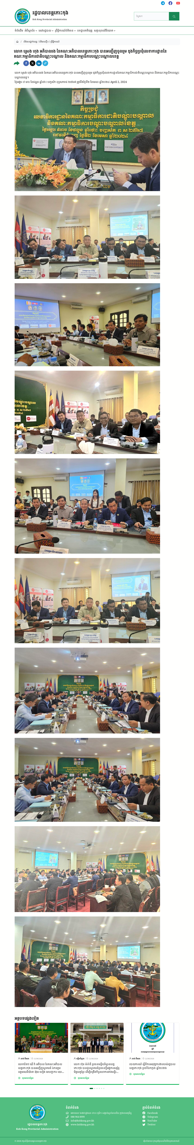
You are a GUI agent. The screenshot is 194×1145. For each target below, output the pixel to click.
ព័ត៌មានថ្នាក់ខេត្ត (30, 41)
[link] (41, 1054)
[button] (26, 63)
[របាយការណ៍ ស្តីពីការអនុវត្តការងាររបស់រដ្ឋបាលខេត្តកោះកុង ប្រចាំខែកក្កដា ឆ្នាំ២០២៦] (152, 1025)
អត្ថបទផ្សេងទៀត (27, 1018)
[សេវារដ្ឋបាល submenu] (53, 30)
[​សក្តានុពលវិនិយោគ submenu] (114, 30)
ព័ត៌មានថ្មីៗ (43, 41)
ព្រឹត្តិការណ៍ (55, 41)
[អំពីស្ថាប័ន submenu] (36, 30)
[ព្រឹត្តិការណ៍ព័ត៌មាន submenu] (75, 30)
